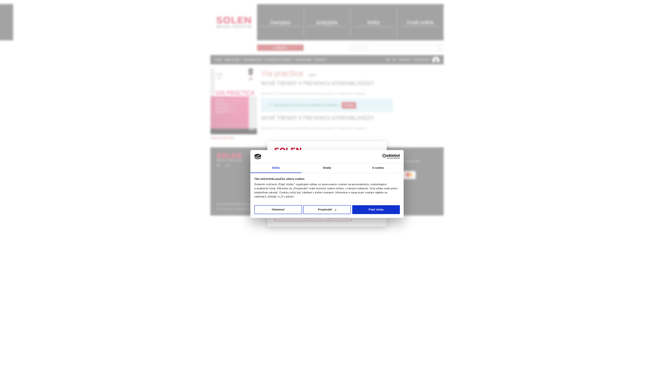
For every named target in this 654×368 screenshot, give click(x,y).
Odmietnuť (278, 209)
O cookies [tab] (378, 167)
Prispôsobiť (325, 209)
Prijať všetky (376, 209)
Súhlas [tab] (276, 167)
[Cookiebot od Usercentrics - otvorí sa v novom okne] (385, 156)
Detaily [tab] (327, 167)
